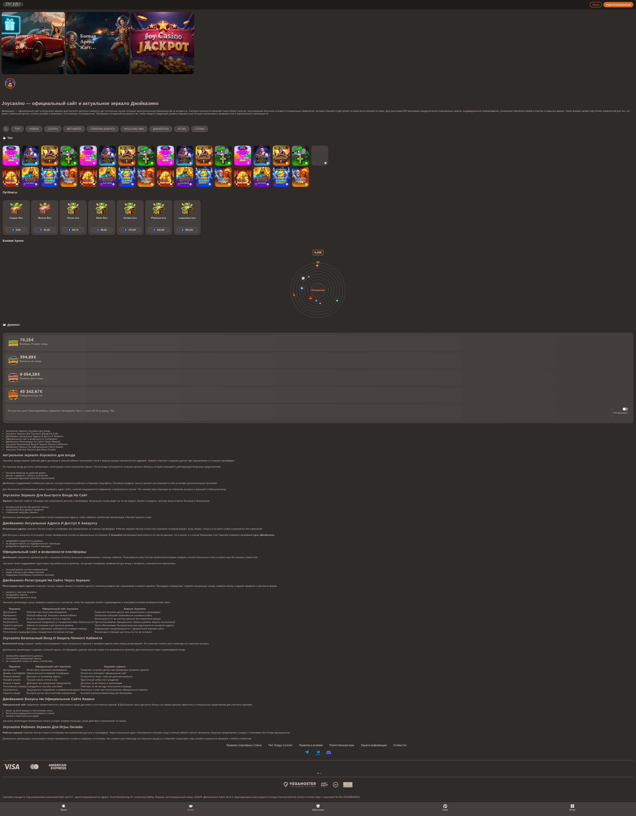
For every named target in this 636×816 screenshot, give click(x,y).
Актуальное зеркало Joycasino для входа (28, 431)
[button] (105, 129)
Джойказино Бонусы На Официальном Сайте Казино (34, 446)
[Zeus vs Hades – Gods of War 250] (68, 177)
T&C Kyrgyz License (280, 745)
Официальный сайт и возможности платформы (31, 439)
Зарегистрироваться (618, 4)
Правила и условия (311, 745)
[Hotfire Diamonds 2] (319, 156)
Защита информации (374, 745)
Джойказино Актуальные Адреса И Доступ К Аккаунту (34, 436)
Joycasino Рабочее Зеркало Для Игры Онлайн (31, 449)
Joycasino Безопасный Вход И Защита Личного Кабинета (37, 444)
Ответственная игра (341, 745)
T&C (112, 410)
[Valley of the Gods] (30, 177)
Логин (595, 4)
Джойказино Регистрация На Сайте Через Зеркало (33, 441)
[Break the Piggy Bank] (11, 177)
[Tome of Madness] (30, 156)
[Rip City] (68, 156)
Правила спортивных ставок (244, 745)
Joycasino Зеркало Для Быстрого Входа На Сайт (32, 433)
